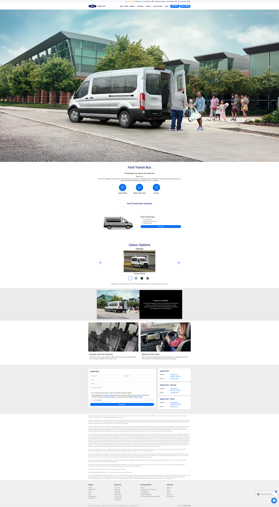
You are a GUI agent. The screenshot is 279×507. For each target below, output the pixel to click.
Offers (126, 6)
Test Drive (117, 493)
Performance (91, 489)
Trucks (90, 493)
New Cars (117, 487)
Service (143, 487)
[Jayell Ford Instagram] (190, 1)
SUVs (89, 491)
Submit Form (122, 404)
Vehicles (132, 6)
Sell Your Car (175, 6)
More (166, 6)
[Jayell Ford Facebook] (188, 1)
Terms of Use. (138, 397)
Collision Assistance (146, 494)
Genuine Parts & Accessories (149, 489)
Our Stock (140, 6)
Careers (169, 491)
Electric (90, 487)
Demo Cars (117, 489)
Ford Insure (117, 500)
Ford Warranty (145, 491)
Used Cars (117, 491)
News (168, 489)
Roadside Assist (145, 493)
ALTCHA (151, 400)
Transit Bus (139, 249)
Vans (89, 494)
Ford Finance (118, 498)
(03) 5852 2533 (173, 1)
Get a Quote (161, 226)
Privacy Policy (110, 397)
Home (121, 6)
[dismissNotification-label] (276, 492)
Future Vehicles (92, 496)
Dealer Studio (187, 505)
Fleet (168, 493)
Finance (148, 6)
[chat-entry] (274, 501)
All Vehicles (91, 498)
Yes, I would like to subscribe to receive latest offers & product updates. (111, 393)
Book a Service (185, 6)
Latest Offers (118, 494)
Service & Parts (157, 6)
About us (169, 487)
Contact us (170, 494)
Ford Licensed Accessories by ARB (150, 496)
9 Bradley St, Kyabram (159, 1)
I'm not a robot (97, 400)
